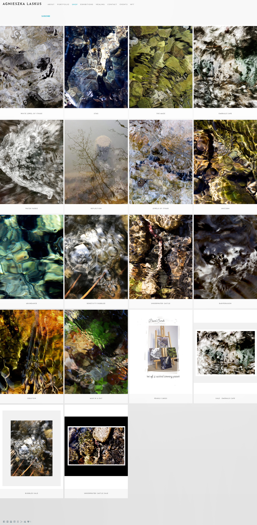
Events (124, 4)
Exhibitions (86, 4)
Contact (112, 4)
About (51, 4)
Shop (75, 4)
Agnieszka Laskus (22, 4)
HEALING (100, 4)
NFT (132, 4)
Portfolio (63, 4)
